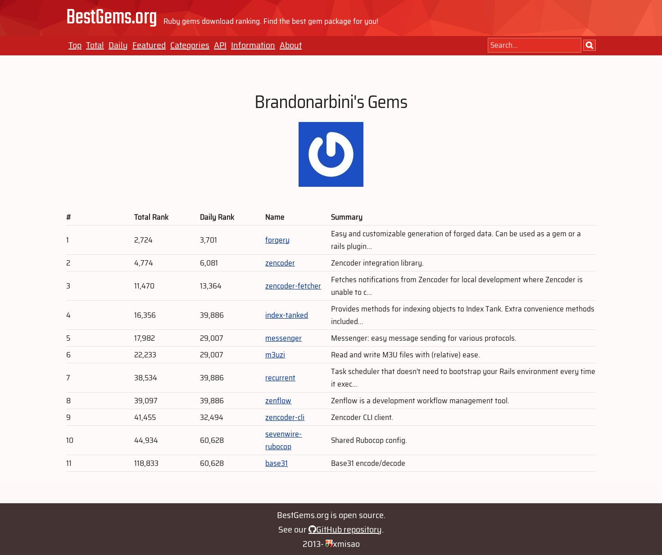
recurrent (280, 377)
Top (75, 45)
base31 (276, 463)
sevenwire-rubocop (283, 440)
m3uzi (275, 354)
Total (95, 45)
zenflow (278, 400)
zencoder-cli (284, 417)
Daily (118, 45)
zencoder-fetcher (293, 286)
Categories (189, 45)
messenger (283, 338)
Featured (149, 45)
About (291, 45)
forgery (277, 240)
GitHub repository (349, 529)
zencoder (280, 263)
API (220, 45)
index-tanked (286, 315)
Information (253, 45)
